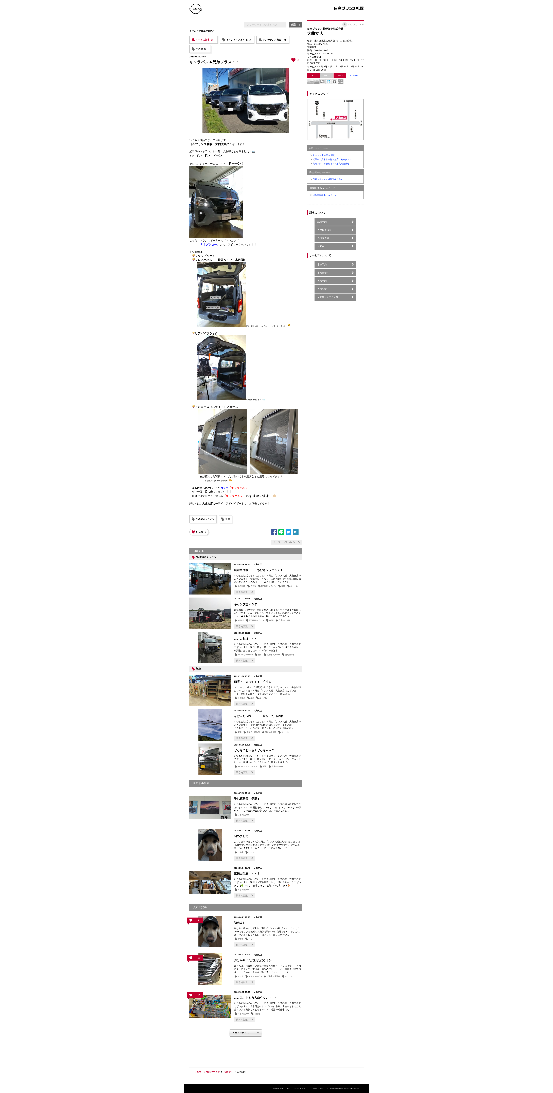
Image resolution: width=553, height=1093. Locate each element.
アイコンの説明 (353, 75)
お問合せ (322, 246)
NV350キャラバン (205, 519)
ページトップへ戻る (284, 542)
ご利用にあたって (300, 1089)
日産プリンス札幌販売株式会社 (328, 179)
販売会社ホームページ (281, 1089)
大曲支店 (228, 1072)
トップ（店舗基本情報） (324, 155)
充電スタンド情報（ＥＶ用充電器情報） (332, 163)
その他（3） (202, 49)
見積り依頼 (323, 238)
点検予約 (322, 281)
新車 (227, 519)
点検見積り (323, 289)
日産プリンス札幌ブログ (207, 1072)
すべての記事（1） (206, 39)
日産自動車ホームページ (324, 195)
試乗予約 (322, 222)
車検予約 (322, 264)
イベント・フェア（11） (239, 39)
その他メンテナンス (327, 297)
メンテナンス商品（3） (275, 39)
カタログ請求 (324, 230)
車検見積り (323, 272)
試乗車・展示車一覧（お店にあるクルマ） (333, 159)
